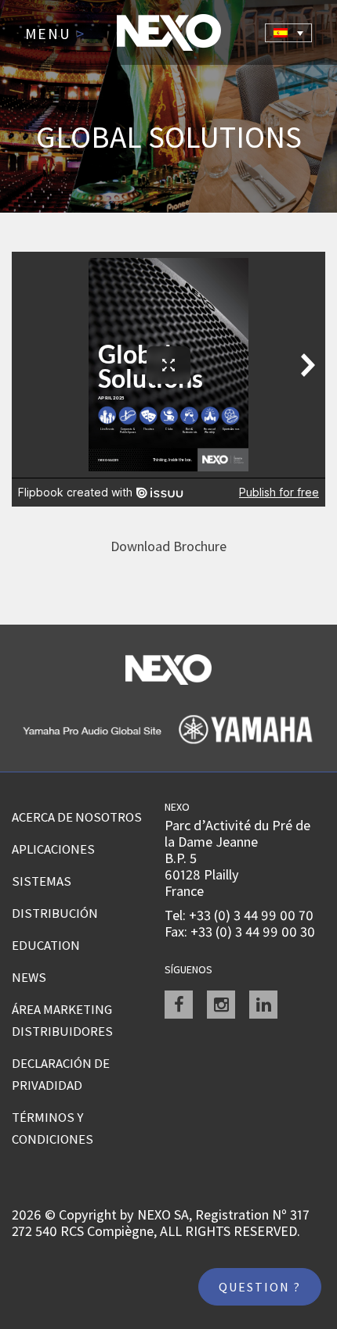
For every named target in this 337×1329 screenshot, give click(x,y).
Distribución (55, 913)
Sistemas (41, 881)
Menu (55, 34)
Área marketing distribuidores (62, 1020)
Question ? (260, 1287)
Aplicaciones (53, 849)
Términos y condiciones (52, 1128)
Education (46, 945)
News (29, 977)
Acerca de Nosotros (77, 817)
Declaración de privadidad (61, 1074)
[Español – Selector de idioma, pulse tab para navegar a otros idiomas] (288, 32)
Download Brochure (168, 546)
